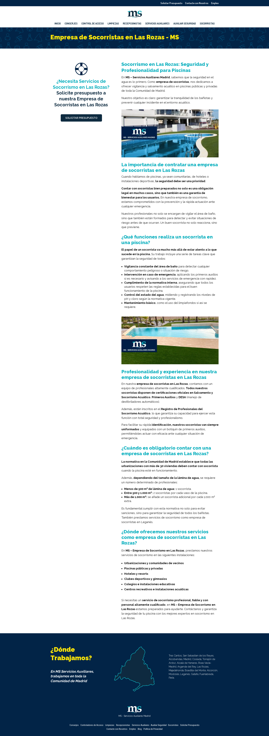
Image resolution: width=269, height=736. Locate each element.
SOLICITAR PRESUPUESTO (81, 117)
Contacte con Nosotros (196, 3)
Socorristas (207, 23)
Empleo (215, 3)
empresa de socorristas (172, 81)
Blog (140, 729)
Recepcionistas (132, 23)
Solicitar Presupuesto (171, 3)
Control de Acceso (92, 23)
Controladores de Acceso (91, 725)
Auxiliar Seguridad (184, 23)
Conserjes (71, 23)
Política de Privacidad (153, 729)
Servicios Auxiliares (157, 23)
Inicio (57, 23)
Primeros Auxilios (163, 397)
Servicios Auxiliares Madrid (151, 77)
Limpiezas (113, 23)
